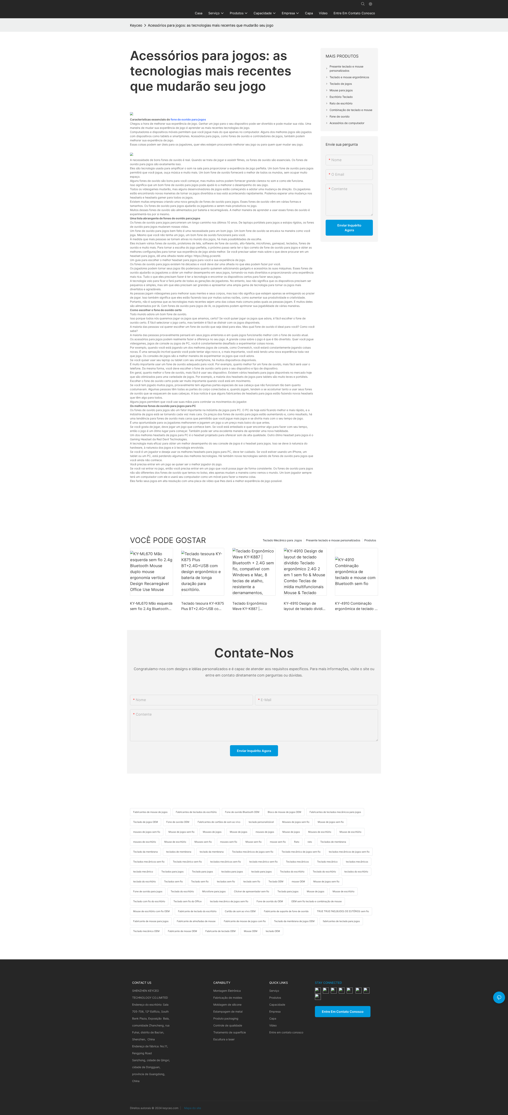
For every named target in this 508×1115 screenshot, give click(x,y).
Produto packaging (225, 1018)
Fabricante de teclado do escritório (197, 911)
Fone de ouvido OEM (177, 821)
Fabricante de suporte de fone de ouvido (286, 911)
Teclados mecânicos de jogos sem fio (252, 851)
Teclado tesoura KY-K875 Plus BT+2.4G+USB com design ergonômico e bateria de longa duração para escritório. (202, 606)
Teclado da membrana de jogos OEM (294, 921)
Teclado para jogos (202, 871)
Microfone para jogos (214, 891)
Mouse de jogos (238, 831)
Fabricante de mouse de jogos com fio (245, 921)
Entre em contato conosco (286, 1032)
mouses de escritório (144, 841)
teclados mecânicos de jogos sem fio (349, 851)
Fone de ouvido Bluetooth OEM (242, 811)
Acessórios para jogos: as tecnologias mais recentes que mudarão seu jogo (210, 25)
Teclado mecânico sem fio (187, 861)
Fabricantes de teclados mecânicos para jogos (335, 811)
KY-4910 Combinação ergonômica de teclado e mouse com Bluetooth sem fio (356, 606)
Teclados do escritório (292, 871)
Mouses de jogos (212, 831)
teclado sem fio (251, 881)
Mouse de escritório (350, 831)
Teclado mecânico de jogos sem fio (301, 851)
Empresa (275, 1011)
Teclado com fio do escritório (149, 901)
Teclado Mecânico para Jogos (282, 540)
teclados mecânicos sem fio (225, 861)
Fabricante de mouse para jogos (150, 921)
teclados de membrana (178, 851)
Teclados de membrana (333, 841)
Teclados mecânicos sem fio (149, 861)
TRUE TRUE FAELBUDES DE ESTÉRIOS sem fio (343, 911)
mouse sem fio (278, 841)
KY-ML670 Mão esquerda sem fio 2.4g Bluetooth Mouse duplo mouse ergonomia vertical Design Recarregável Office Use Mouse (151, 606)
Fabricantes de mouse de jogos (150, 811)
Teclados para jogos (172, 871)
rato (310, 841)
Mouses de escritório (319, 831)
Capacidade (277, 1004)
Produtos (370, 540)
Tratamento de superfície (229, 1032)
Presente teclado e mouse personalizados (333, 540)
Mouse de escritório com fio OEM (151, 911)
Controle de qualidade (227, 1025)
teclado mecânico (143, 871)
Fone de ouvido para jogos (147, 891)
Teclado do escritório (324, 871)
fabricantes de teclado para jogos (341, 921)
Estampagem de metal (227, 1011)
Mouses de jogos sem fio (295, 821)
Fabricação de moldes (227, 997)
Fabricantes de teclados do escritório (196, 811)
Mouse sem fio (253, 841)
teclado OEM (273, 931)
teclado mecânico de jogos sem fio (229, 901)
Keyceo (136, 25)
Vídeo (273, 1025)
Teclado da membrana (145, 851)
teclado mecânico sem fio (263, 861)
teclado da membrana (212, 851)
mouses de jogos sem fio (146, 831)
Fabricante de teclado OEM (220, 931)
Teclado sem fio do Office (187, 901)
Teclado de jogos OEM (145, 821)
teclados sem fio (226, 881)
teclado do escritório (144, 881)
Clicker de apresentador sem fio (251, 891)
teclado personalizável (261, 821)
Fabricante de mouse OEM (182, 931)
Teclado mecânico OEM (146, 931)
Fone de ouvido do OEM (270, 901)
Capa (272, 1018)
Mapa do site (192, 1108)
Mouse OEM (250, 931)
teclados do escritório (356, 871)
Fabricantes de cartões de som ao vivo (219, 821)
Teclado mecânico (327, 861)
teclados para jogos (232, 871)
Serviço (274, 990)
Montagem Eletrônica (227, 990)
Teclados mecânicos (297, 861)
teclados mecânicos (357, 861)
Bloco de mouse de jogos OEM (284, 811)
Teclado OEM (275, 881)
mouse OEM (298, 881)
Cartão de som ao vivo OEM (240, 911)
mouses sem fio (228, 841)
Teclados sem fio (173, 881)
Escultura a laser (224, 1039)
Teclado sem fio (200, 881)
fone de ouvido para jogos (188, 119)
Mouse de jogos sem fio (331, 821)
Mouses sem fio (203, 841)
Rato (296, 841)
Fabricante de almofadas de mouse (196, 921)
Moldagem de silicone (227, 1004)
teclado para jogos (261, 871)
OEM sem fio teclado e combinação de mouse (316, 901)
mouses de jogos (265, 831)
